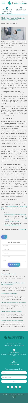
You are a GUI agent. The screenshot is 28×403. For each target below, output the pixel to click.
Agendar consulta (14, 264)
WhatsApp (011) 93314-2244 (12, 225)
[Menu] (3, 3)
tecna (14, 397)
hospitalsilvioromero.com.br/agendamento (15, 214)
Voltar (4, 237)
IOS (26, 218)
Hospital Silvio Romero (12, 206)
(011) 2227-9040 (14, 221)
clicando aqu (23, 229)
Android (7, 219)
